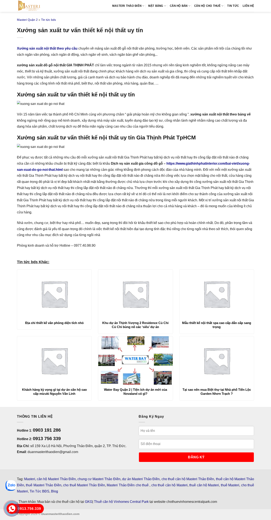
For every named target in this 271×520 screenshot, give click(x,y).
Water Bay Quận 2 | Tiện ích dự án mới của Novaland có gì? (135, 392)
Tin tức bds (48, 19)
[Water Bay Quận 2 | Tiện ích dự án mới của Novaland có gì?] (135, 360)
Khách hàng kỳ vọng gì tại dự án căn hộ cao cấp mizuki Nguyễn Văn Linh (54, 392)
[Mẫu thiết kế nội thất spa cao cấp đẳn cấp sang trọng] (217, 294)
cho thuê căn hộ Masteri (169, 485)
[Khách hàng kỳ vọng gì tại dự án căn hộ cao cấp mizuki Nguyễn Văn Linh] (54, 360)
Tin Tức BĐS (39, 491)
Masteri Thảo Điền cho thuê (128, 485)
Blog (54, 491)
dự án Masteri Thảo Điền (141, 479)
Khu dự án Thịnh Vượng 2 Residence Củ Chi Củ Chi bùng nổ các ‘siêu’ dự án (135, 325)
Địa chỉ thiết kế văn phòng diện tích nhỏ (54, 323)
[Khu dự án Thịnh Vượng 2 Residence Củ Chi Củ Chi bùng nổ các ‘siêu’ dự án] (135, 294)
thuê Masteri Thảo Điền (43, 485)
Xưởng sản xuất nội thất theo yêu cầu (47, 48)
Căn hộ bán (179, 5)
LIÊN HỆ (248, 5)
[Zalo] (11, 485)
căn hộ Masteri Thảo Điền (56, 479)
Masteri (29, 479)
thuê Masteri (230, 485)
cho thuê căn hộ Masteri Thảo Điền (188, 479)
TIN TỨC (233, 5)
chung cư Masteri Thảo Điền (98, 479)
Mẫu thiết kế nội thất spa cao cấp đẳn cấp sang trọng (216, 325)
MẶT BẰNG (155, 5)
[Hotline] (11, 508)
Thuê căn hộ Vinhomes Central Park (121, 501)
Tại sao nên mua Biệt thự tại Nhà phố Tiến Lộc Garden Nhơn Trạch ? (217, 392)
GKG (88, 501)
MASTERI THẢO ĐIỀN (126, 5)
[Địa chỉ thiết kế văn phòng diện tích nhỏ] (54, 294)
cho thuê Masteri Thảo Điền (84, 485)
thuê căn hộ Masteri (204, 485)
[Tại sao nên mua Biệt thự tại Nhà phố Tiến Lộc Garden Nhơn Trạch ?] (217, 360)
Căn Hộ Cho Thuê (207, 5)
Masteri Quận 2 (27, 19)
